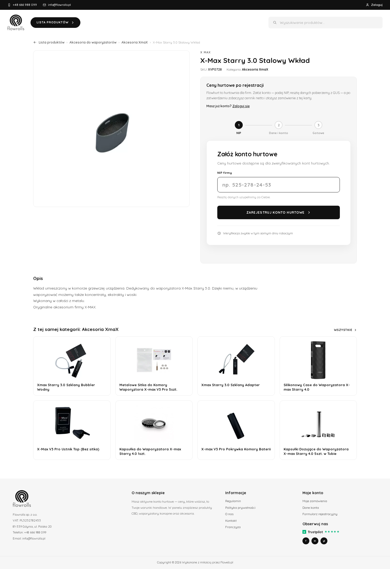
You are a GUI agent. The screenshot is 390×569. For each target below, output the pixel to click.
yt (324, 540)
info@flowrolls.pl (59, 5)
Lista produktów (51, 42)
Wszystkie (343, 330)
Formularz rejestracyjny (319, 514)
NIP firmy (224, 173)
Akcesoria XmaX (135, 42)
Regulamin (233, 501)
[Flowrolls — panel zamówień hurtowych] (15, 23)
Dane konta (310, 508)
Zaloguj (377, 5)
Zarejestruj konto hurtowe (275, 212)
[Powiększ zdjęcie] (111, 129)
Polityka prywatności (240, 508)
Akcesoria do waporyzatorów (93, 42)
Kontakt (231, 521)
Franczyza (233, 527)
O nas (229, 514)
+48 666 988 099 (25, 5)
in (315, 540)
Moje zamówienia (314, 501)
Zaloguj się (241, 106)
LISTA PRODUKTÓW (52, 22)
